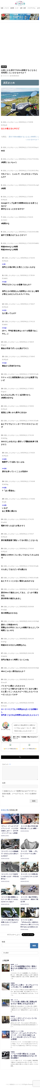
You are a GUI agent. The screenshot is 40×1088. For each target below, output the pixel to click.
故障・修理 (23, 8)
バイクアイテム (31, 8)
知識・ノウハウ (5, 8)
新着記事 (4, 66)
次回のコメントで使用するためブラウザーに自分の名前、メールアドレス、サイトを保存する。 (19, 793)
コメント (6, 764)
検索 (3, 942)
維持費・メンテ (14, 8)
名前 (3, 783)
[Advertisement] (20, 43)
